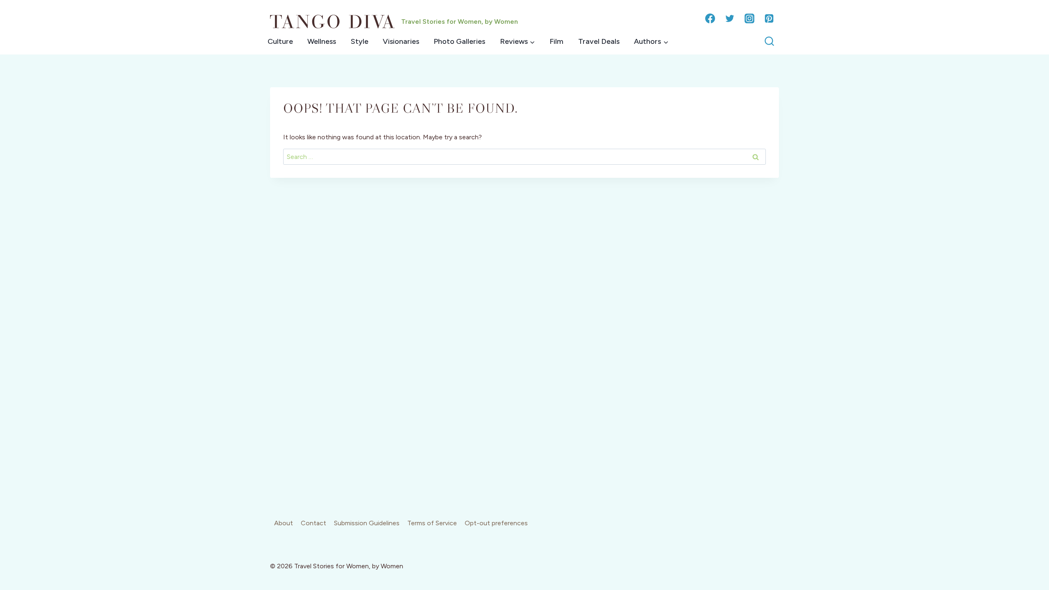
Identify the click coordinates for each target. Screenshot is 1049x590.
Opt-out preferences (496, 523)
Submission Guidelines (367, 523)
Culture (280, 41)
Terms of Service (432, 523)
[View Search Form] (769, 41)
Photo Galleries (459, 41)
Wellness (321, 41)
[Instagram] (749, 18)
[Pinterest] (769, 18)
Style (359, 41)
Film (556, 41)
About (283, 523)
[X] (730, 18)
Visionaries (401, 41)
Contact (313, 523)
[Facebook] (710, 18)
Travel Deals (599, 41)
